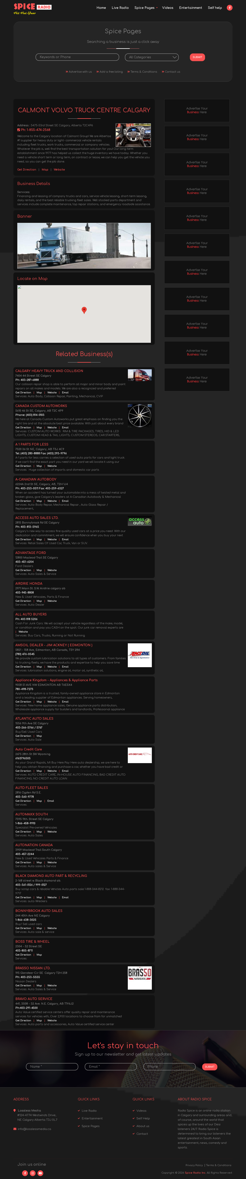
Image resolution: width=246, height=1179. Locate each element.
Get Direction (26, 169)
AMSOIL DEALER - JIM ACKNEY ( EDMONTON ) (53, 645)
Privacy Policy (194, 1165)
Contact (142, 1134)
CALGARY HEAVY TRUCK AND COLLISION (49, 371)
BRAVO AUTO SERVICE (33, 999)
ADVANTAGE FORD (30, 553)
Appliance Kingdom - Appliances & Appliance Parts (56, 680)
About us (142, 1126)
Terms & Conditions (143, 71)
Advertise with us (80, 71)
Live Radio (120, 8)
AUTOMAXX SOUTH (31, 814)
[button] (84, 310)
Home (101, 8)
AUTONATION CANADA (34, 845)
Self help (215, 8)
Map (45, 169)
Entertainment (190, 8)
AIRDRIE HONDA (28, 583)
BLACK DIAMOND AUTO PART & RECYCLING (51, 876)
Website (59, 169)
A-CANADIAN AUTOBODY (35, 479)
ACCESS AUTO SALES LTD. (36, 518)
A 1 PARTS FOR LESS (31, 444)
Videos (167, 8)
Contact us (172, 71)
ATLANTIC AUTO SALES (34, 718)
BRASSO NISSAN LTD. (32, 968)
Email (65, 392)
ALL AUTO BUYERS (31, 614)
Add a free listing (111, 71)
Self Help (143, 1118)
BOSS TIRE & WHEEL (32, 941)
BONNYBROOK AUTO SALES (38, 911)
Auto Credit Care (28, 749)
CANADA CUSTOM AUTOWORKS (41, 406)
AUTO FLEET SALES (31, 788)
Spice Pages (145, 8)
